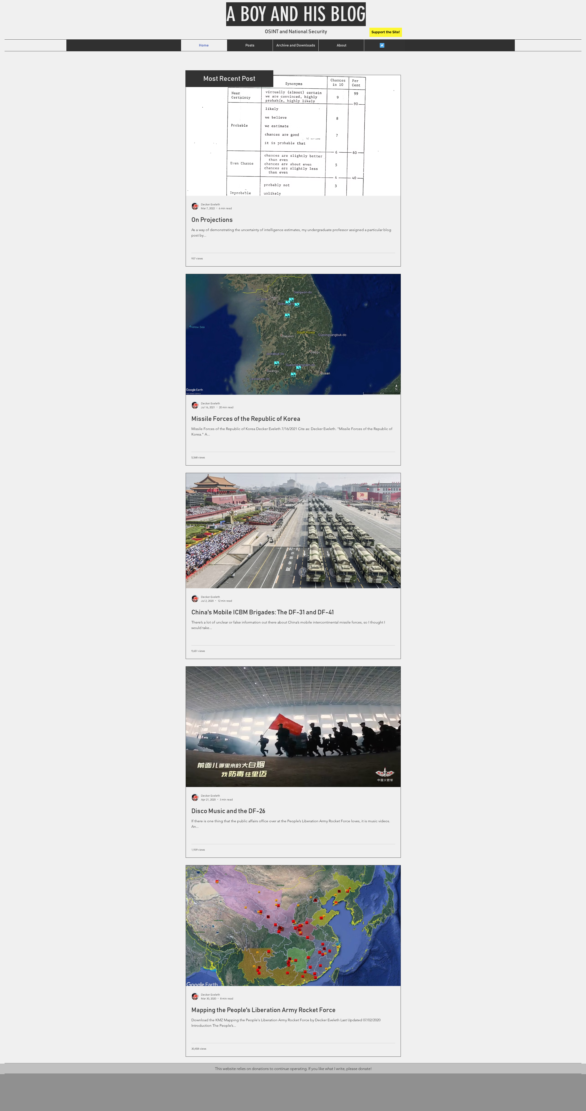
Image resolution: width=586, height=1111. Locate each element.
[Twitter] (382, 45)
